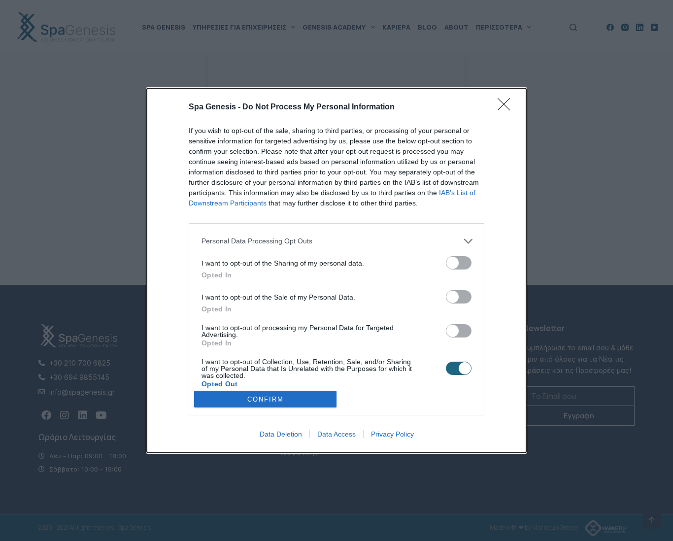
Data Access (336, 434)
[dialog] (336, 270)
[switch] (458, 263)
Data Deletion (281, 434)
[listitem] (336, 241)
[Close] (507, 107)
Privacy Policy (392, 434)
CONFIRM (265, 399)
